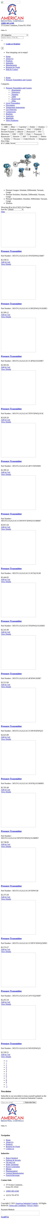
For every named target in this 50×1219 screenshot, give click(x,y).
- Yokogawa (15, 92)
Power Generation (13, 1167)
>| (6, 1087)
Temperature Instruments (15, 107)
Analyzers (10, 116)
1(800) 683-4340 (12, 1191)
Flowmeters (10, 105)
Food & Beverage (13, 1175)
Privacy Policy (32, 1205)
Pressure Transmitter (11, 251)
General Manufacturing (15, 1173)
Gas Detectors (11, 110)
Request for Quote (13, 67)
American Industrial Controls (26, 1203)
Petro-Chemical (12, 1158)
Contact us (10, 1149)
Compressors (11, 112)
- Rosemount (16, 90)
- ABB (13, 97)
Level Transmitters (13, 103)
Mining (8, 1169)
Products (9, 61)
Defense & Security (13, 1160)
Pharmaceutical (11, 1171)
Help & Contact (12, 69)
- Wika (13, 101)
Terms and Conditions (17, 1205)
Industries (9, 63)
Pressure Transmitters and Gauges (19, 80)
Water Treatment (12, 1165)
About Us (9, 59)
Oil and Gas (10, 1162)
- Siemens (14, 94)
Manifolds (10, 118)
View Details (6, 264)
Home (8, 56)
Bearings (9, 114)
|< (6, 1061)
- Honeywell (15, 99)
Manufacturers (11, 65)
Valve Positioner (12, 120)
